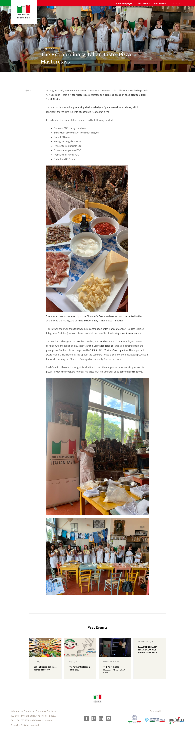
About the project (124, 3)
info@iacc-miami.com (41, 720)
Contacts (175, 3)
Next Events (144, 3)
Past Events (160, 3)
